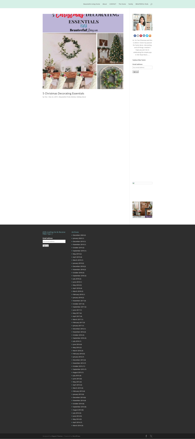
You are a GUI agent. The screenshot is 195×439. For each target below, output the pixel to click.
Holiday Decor (81, 97)
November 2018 (78, 269)
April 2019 (76, 257)
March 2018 (77, 291)
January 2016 (77, 357)
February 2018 (78, 294)
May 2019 (76, 254)
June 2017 (76, 310)
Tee (46, 97)
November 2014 (78, 400)
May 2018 (76, 285)
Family (130, 4)
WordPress (76, 436)
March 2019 (77, 260)
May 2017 (76, 313)
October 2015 (77, 366)
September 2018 (78, 276)
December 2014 (78, 397)
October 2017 (77, 304)
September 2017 (78, 307)
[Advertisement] (148, 107)
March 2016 (77, 351)
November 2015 (78, 363)
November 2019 (78, 244)
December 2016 (78, 329)
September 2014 (78, 407)
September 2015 (78, 369)
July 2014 (76, 413)
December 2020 (78, 235)
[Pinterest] (141, 36)
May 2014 (76, 419)
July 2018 (76, 279)
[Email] (138, 36)
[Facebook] (135, 36)
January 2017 (77, 326)
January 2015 (77, 394)
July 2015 (76, 376)
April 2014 (76, 422)
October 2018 (77, 273)
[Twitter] (147, 36)
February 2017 (78, 322)
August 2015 (77, 372)
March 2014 (77, 425)
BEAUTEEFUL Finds (142, 4)
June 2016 (76, 344)
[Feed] (150, 36)
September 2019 (78, 251)
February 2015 (78, 391)
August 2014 (77, 410)
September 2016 (78, 338)
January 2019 (77, 263)
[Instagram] (143, 36)
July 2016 (76, 341)
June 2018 (76, 282)
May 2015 (76, 382)
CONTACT (112, 4)
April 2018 (76, 288)
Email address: (138, 64)
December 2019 (78, 241)
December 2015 (78, 360)
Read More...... (145, 55)
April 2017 (76, 316)
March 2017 (77, 319)
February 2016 (78, 354)
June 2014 (76, 416)
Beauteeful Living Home (91, 4)
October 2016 (77, 335)
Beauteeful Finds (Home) (67, 97)
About (105, 4)
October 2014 (77, 404)
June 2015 (76, 379)
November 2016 (78, 332)
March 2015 (77, 388)
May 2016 (76, 347)
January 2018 (77, 298)
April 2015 (76, 385)
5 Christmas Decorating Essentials (63, 93)
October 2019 (77, 248)
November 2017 (78, 301)
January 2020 (77, 238)
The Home (122, 4)
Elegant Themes (57, 436)
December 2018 (78, 266)
